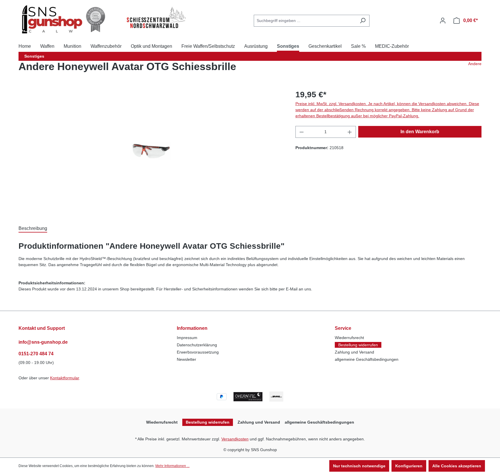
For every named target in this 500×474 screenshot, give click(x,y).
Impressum (187, 337)
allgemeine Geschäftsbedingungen (366, 359)
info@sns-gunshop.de (43, 342)
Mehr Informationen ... (172, 466)
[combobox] (305, 21)
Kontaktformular (64, 378)
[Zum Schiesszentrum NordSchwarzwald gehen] (156, 18)
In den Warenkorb (419, 131)
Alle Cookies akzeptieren (456, 466)
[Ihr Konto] (443, 20)
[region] (151, 151)
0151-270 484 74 (36, 353)
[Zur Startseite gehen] (65, 19)
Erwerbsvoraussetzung (198, 352)
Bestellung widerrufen (358, 345)
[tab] (33, 228)
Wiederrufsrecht (349, 337)
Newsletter (186, 359)
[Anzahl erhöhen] (350, 132)
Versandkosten (235, 439)
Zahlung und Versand (354, 352)
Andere (474, 63)
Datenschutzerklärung (197, 345)
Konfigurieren (408, 466)
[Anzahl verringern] (301, 132)
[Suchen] (363, 21)
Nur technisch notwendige (359, 466)
